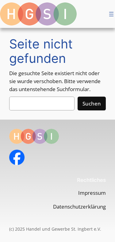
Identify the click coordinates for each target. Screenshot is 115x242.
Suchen (91, 103)
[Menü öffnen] (111, 14)
